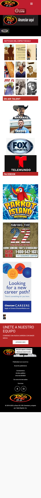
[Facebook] (17, 388)
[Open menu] (31, 4)
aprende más (21, 342)
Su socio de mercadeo (20, 379)
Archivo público (20, 373)
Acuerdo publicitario (20, 366)
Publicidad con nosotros (20, 362)
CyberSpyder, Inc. (21, 408)
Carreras (20, 383)
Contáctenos (20, 370)
